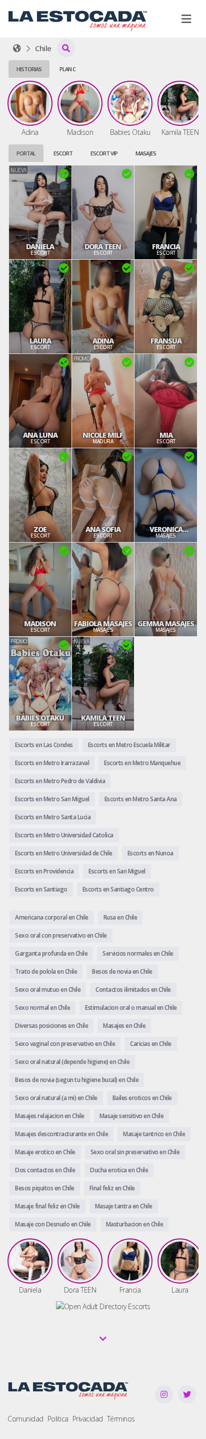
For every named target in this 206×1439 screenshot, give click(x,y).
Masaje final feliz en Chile (47, 1206)
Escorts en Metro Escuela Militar (129, 745)
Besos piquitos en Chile (44, 1188)
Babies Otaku (40, 718)
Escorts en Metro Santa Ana (140, 799)
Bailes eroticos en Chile (142, 1098)
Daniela (40, 246)
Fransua (166, 340)
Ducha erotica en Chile (119, 1170)
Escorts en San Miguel (117, 871)
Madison (40, 623)
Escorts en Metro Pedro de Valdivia (60, 781)
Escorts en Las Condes (44, 745)
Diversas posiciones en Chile (51, 1025)
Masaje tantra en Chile (123, 1206)
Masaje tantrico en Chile (154, 1134)
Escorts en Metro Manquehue (142, 763)
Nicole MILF (102, 435)
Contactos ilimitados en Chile (133, 989)
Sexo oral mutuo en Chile (47, 989)
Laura (40, 340)
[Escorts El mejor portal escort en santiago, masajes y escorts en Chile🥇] (17, 48)
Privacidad (87, 1418)
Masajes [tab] (146, 153)
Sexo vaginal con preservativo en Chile (65, 1043)
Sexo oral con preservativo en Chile (61, 935)
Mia (166, 435)
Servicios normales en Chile (138, 953)
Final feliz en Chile (112, 1188)
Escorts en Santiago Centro (118, 889)
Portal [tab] (26, 153)
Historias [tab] (29, 69)
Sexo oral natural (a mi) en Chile (56, 1098)
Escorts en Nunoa (151, 853)
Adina (103, 340)
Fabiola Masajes (103, 623)
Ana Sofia (103, 529)
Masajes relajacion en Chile (49, 1116)
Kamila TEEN (103, 718)
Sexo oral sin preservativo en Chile (135, 1152)
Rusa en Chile (121, 917)
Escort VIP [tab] (104, 153)
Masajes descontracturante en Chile (61, 1134)
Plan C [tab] (68, 69)
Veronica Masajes (166, 529)
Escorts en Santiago (41, 889)
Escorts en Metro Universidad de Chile (63, 853)
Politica (58, 1418)
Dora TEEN (102, 246)
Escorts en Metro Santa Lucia (52, 817)
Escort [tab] (63, 153)
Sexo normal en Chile (42, 1007)
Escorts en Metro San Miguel (52, 799)
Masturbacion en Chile (135, 1224)
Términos (121, 1418)
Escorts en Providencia (44, 871)
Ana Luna (40, 435)
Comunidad (26, 1418)
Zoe (40, 529)
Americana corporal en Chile (51, 917)
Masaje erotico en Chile (45, 1152)
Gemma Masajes (166, 623)
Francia (166, 246)
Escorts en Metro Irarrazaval (52, 763)
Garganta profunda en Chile (51, 953)
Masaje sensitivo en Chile (132, 1116)
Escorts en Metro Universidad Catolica (64, 835)
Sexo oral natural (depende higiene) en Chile (72, 1061)
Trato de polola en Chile (46, 971)
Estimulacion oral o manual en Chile (131, 1007)
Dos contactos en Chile (45, 1170)
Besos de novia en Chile (122, 971)
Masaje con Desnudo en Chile (53, 1224)
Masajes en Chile (124, 1025)
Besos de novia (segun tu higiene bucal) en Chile (76, 1079)
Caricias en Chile (151, 1043)
